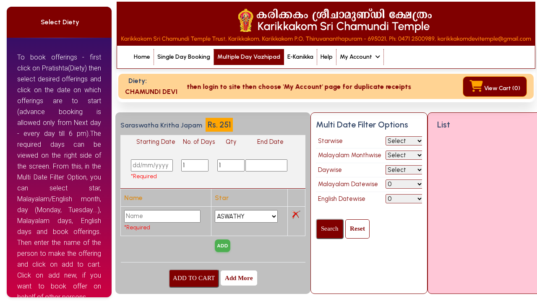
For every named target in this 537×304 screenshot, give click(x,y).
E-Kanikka (300, 56)
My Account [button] (356, 56)
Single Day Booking (183, 56)
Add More (239, 278)
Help (327, 56)
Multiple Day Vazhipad (248, 56)
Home (142, 56)
